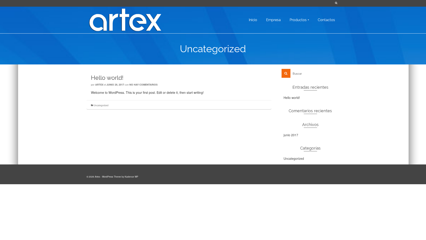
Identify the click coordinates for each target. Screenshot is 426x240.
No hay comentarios (143, 84)
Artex (99, 84)
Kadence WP (131, 176)
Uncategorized (101, 105)
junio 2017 (291, 135)
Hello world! (292, 97)
